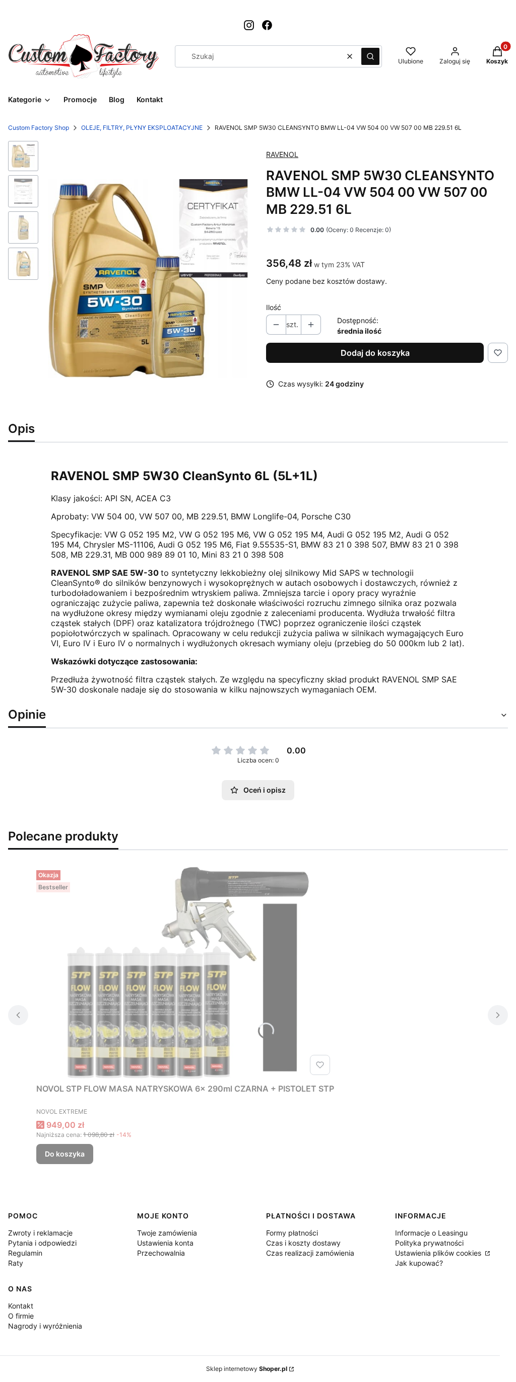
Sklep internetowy (246, 1368)
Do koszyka (65, 1153)
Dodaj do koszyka (375, 353)
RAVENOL (282, 154)
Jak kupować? (419, 1263)
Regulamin (25, 1253)
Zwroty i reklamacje (40, 1233)
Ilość (273, 307)
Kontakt (20, 1305)
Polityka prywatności (429, 1243)
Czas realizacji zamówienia (310, 1253)
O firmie (21, 1316)
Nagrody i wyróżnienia (45, 1326)
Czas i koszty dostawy (303, 1243)
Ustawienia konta (165, 1243)
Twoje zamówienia (167, 1233)
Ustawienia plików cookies (439, 1253)
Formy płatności (292, 1233)
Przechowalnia (161, 1253)
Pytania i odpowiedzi (42, 1243)
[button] (370, 56)
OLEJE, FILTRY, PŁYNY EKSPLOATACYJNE (142, 127)
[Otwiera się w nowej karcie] (249, 25)
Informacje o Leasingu (431, 1233)
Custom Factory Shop (38, 127)
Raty (15, 1263)
